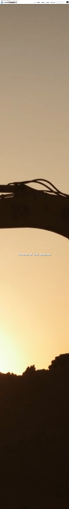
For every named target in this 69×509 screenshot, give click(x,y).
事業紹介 (43, 2)
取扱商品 (38, 2)
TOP (35, 2)
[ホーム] (9, 2)
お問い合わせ (53, 2)
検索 (67, 2)
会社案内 (47, 2)
